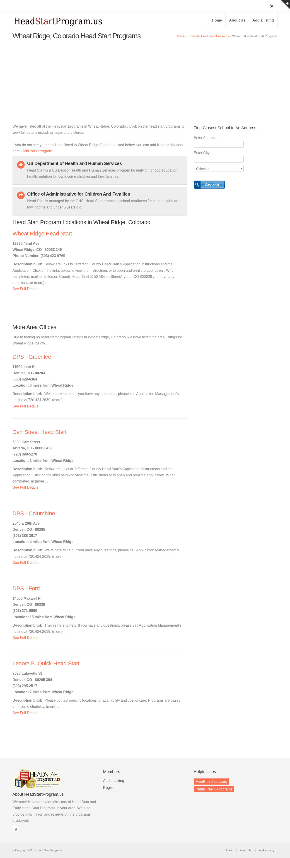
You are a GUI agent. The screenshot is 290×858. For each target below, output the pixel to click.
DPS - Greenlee (31, 357)
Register (110, 788)
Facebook (15, 828)
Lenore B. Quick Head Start (45, 663)
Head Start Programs (65, 21)
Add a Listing (113, 781)
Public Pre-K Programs (214, 789)
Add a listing (263, 20)
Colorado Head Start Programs (209, 36)
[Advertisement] (145, 78)
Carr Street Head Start (39, 432)
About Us (237, 20)
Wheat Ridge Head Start (42, 233)
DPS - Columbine (33, 513)
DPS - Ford (26, 588)
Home (217, 20)
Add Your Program (37, 151)
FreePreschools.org (211, 781)
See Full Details (25, 289)
